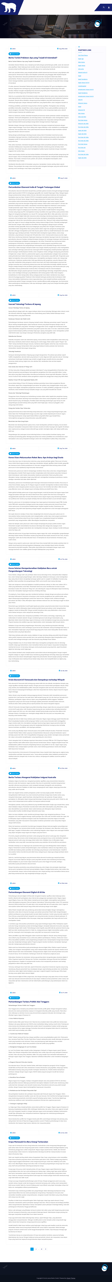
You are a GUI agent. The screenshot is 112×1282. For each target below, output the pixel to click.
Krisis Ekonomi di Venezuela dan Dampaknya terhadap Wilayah (37, 679)
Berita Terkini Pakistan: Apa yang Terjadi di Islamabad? (33, 57)
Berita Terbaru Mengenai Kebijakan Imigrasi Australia (32, 777)
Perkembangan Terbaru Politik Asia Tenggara (29, 1001)
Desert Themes (71, 1278)
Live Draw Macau (83, 55)
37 (41, 1249)
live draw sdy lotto (83, 154)
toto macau (81, 151)
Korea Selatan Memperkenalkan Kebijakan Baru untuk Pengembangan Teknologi (33, 570)
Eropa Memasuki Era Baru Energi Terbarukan (28, 1142)
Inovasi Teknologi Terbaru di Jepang (25, 304)
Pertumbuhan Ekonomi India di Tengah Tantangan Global (34, 187)
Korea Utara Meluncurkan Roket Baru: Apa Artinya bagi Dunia (36, 457)
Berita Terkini (15, 54)
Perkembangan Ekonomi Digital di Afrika (27, 892)
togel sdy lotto (82, 130)
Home (55, 26)
